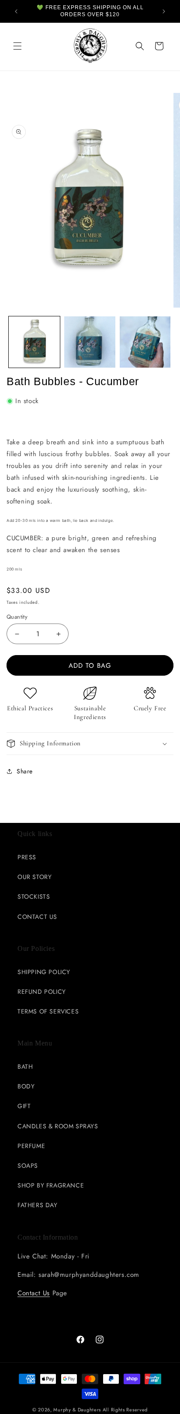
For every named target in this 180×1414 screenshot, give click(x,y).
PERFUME (31, 1145)
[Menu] (17, 46)
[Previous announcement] (16, 11)
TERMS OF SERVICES (48, 1011)
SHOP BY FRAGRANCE (50, 1185)
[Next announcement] (163, 11)
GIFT (24, 1106)
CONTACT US (37, 916)
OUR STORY (34, 876)
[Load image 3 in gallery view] (145, 342)
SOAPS (27, 1165)
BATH (25, 1066)
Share (25, 771)
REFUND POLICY (41, 991)
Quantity (17, 617)
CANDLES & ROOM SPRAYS (57, 1126)
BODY (26, 1086)
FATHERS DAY (37, 1205)
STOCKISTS (33, 896)
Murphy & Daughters (77, 1409)
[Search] (139, 46)
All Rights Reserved (125, 1409)
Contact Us (33, 1293)
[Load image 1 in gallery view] (34, 342)
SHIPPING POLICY (43, 971)
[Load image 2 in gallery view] (89, 342)
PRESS (26, 857)
